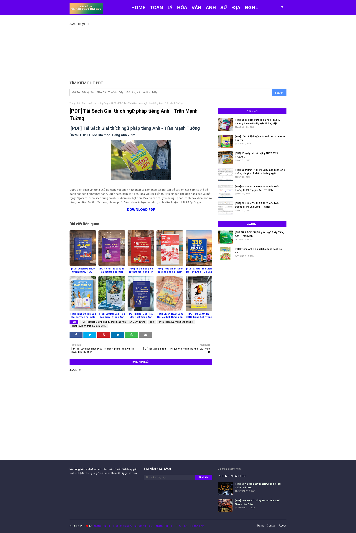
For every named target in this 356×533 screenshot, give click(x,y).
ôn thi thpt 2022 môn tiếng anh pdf (176, 322)
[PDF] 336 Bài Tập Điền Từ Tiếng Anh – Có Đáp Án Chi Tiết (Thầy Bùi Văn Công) (199, 273)
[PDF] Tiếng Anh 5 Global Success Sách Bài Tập (258, 251)
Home (260, 525)
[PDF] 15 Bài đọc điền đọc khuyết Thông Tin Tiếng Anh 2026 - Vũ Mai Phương (140, 273)
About (282, 525)
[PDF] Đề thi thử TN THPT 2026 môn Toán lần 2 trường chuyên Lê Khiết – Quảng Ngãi (260, 171)
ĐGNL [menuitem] (251, 7)
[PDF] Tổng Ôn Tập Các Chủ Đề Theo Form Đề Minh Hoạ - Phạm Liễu (83, 317)
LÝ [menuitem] (170, 7)
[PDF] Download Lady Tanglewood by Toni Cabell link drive (258, 485)
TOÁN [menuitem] (156, 7)
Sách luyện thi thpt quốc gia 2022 (99, 103)
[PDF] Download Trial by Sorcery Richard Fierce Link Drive (257, 502)
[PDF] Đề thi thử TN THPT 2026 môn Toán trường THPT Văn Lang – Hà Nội (257, 205)
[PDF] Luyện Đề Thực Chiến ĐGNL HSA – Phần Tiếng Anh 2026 (83, 271)
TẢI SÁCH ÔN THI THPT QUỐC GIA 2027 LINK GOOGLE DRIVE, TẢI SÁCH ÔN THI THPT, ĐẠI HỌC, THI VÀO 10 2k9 (148, 526)
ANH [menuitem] (211, 7)
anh (152, 322)
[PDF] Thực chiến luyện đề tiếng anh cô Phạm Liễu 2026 (170, 271)
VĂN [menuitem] (196, 7)
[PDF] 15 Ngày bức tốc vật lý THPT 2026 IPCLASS (256, 155)
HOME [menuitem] (138, 7)
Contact (271, 525)
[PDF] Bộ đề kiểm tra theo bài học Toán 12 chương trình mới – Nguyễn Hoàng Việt (257, 121)
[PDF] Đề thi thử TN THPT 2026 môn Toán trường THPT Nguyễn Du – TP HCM (257, 188)
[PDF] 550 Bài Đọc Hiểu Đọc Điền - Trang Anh (112, 315)
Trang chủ (75, 103)
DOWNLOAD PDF (141, 209)
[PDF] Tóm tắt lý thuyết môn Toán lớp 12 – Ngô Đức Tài (260, 138)
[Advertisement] (178, 52)
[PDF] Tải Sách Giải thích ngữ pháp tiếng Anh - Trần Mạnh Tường (113, 322)
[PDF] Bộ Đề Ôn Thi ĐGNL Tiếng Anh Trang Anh (199, 317)
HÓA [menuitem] (182, 7)
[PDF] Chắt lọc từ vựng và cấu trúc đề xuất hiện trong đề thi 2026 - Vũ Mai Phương (112, 273)
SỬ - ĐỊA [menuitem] (230, 7)
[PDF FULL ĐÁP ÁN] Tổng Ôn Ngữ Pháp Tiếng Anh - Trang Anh (259, 234)
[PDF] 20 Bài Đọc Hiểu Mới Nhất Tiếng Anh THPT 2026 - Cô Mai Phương (140, 318)
